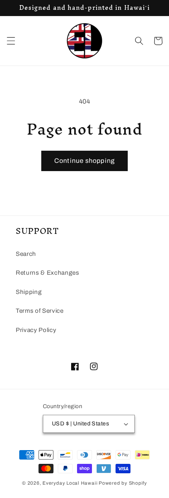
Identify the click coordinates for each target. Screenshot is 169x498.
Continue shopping (84, 160)
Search (26, 253)
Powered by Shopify (123, 483)
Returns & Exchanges (47, 272)
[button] (10, 40)
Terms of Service (40, 310)
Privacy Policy (36, 330)
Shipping (29, 291)
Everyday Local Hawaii (69, 483)
